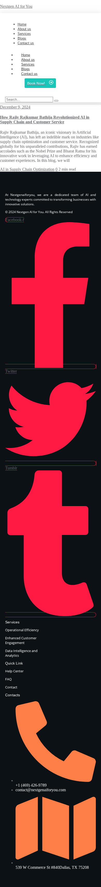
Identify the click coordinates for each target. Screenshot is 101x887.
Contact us (29, 74)
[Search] (56, 100)
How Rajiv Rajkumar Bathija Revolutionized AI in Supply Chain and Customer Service (44, 119)
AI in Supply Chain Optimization (27, 169)
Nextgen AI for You (16, 6)
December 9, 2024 (15, 107)
